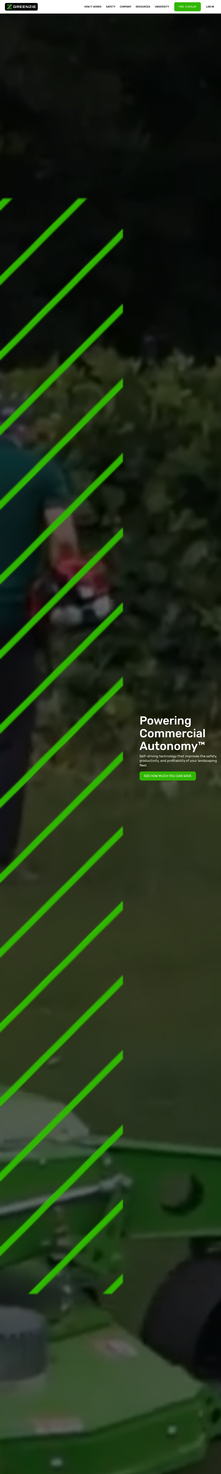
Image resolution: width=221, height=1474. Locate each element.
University (162, 6)
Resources (143, 6)
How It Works (92, 6)
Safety (110, 6)
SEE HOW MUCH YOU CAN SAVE (168, 776)
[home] (23, 7)
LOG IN (210, 6)
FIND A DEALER (187, 6)
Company (125, 6)
